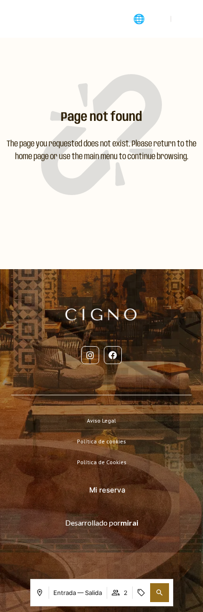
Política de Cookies (102, 462)
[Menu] (15, 19)
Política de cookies (101, 441)
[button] (159, 592)
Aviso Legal (101, 420)
